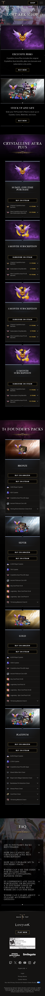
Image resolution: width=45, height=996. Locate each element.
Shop (32, 3)
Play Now (22, 932)
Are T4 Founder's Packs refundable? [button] (17, 846)
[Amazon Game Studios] (14, 955)
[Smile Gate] (29, 955)
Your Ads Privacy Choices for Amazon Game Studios (21, 982)
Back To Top (22, 917)
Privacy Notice (22, 976)
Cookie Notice (22, 979)
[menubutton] (41, 3)
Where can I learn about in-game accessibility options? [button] (19, 897)
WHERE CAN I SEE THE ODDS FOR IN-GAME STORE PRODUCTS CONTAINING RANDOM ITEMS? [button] (19, 873)
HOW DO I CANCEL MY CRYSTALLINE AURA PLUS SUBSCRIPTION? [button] (17, 854)
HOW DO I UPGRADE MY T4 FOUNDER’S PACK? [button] (19, 863)
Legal (22, 973)
